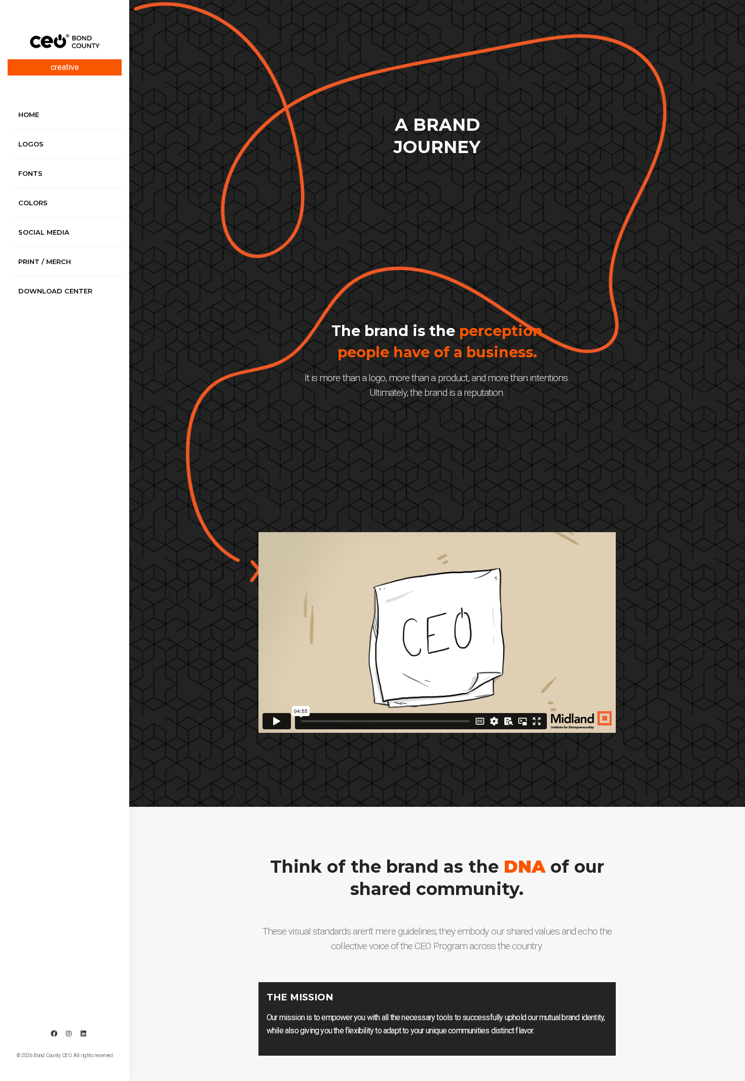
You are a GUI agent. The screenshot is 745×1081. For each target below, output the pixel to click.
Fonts (30, 173)
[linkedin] (83, 1034)
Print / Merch (44, 261)
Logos (31, 144)
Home (28, 114)
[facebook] (54, 1034)
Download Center (55, 291)
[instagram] (68, 1034)
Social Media (43, 232)
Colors (33, 203)
